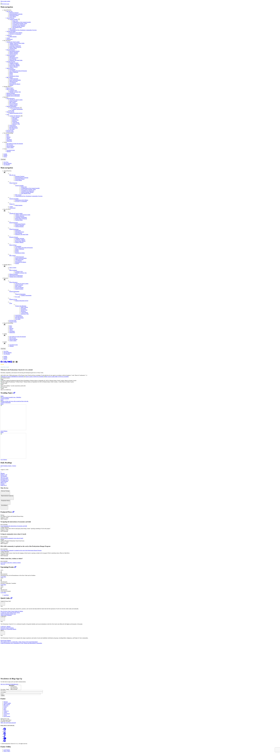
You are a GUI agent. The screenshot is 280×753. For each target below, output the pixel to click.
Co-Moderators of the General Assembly (21, 22)
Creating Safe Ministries (14, 115)
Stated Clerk (15, 20)
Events (5, 707)
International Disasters (14, 51)
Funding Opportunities (17, 109)
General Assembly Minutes (18, 26)
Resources (14, 121)
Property (11, 85)
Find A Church (9, 88)
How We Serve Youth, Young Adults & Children (12, 611)
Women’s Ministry (13, 66)
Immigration (12, 56)
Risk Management (13, 127)
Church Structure (10, 18)
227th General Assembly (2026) (19, 23)
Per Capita (11, 110)
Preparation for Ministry (14, 84)
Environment (12, 69)
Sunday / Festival (12, 465)
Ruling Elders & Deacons (15, 47)
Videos (8, 138)
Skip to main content (5, 1)
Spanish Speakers (13, 105)
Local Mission (12, 82)
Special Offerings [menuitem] (8, 163)
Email (2, 694)
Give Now (3, 159)
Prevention (14, 118)
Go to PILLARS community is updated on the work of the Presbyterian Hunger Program (21, 550)
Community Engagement (15, 45)
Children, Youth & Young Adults (16, 43)
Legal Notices (12, 125)
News (7, 135)
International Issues (13, 57)
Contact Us (9, 35)
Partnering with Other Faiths (15, 60)
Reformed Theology (14, 12)
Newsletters (9, 139)
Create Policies (15, 122)
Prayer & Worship (13, 103)
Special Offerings (10, 146)
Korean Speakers (13, 101)
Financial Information (11, 106)
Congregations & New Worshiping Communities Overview (23, 30)
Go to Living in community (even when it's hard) (12, 538)
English (5, 154)
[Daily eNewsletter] (15, 688)
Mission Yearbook (10, 93)
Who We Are (9, 11)
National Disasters (13, 53)
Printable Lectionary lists (15, 91)
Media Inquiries (13, 36)
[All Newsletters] (15, 687)
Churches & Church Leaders (13, 41)
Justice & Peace (10, 68)
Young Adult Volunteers (6, 615)
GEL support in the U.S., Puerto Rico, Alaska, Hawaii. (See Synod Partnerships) (19, 641)
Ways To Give (9, 145)
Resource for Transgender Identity (8, 629)
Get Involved (9, 39)
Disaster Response (10, 49)
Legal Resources (13, 126)
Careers (8, 38)
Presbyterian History (14, 15)
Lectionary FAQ (13, 90)
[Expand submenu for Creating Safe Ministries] (21, 116)
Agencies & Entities (11, 31)
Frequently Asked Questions (7, 627)
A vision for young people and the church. (10, 612)
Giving (5, 715)
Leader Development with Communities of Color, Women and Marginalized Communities (21, 643)
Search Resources (10, 98)
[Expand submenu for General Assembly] (19, 19)
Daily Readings (4, 465)
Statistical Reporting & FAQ (15, 113)
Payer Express (7, 716)
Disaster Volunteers (13, 52)
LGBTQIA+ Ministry (14, 64)
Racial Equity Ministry (14, 65)
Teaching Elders (13, 48)
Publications (9, 141)
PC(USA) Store (10, 131)
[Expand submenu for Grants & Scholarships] (21, 108)
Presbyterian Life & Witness (15, 32)
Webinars (8, 151)
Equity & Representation (15, 80)
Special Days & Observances (13, 94)
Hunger (11, 73)
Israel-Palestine (12, 59)
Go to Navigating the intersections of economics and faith (14, 526)
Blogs (7, 134)
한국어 (5, 156)
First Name (3, 690)
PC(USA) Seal (9, 130)
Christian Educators (13, 44)
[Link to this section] (14, 393)
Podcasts (8, 137)
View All (3, 564)
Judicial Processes (13, 81)
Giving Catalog (9, 147)
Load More (6, 595)
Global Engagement (11, 55)
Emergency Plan (16, 123)
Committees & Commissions (18, 24)
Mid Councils (12, 28)
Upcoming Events (10, 150)
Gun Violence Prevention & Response (18, 70)
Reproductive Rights (14, 76)
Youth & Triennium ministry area (8, 613)
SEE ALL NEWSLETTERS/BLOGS (9, 684)
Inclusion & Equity (10, 61)
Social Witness (12, 16)
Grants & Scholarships (14, 107)
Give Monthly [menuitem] (7, 164)
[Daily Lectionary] (15, 689)
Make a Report (15, 117)
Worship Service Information (13, 95)
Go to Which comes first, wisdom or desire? (11, 562)
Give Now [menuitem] (6, 162)
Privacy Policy (7, 751)
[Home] (5, 3)
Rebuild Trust (15, 120)
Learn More (3, 576)
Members (6, 701)
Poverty (11, 74)
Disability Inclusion (13, 63)
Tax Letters (12, 129)
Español (5, 155)
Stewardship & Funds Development (14, 143)
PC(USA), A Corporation (15, 34)
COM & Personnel (13, 78)
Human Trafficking (13, 72)
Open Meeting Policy (17, 27)
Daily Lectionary (10, 89)
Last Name (3, 692)
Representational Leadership (15, 14)
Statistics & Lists (10, 111)
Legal (7, 114)
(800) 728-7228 (4, 722)
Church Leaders (7, 703)
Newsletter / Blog (5, 689)
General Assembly (13, 19)
